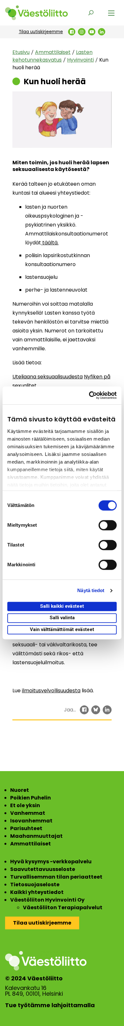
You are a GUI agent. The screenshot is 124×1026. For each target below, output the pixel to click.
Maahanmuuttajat (36, 836)
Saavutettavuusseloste (42, 869)
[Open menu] (111, 13)
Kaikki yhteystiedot (37, 892)
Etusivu (21, 52)
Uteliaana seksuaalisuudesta (47, 376)
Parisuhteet (26, 828)
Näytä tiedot (90, 590)
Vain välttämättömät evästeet (62, 629)
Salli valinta (62, 618)
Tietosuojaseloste (34, 884)
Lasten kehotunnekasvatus (52, 55)
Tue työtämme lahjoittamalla (50, 1005)
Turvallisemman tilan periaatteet (56, 877)
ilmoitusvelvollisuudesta (51, 690)
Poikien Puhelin (30, 797)
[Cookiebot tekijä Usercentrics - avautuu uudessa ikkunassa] (89, 395)
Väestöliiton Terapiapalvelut (62, 907)
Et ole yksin (25, 805)
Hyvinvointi (80, 59)
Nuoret (19, 790)
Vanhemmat (27, 813)
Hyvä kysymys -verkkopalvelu (51, 861)
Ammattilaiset (53, 52)
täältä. (50, 242)
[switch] (108, 525)
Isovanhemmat (31, 820)
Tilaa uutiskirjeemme (41, 32)
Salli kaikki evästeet (62, 606)
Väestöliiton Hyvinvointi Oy (47, 899)
